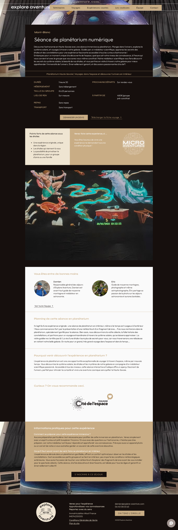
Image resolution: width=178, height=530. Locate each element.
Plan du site (74, 523)
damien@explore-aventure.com (129, 503)
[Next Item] (147, 215)
